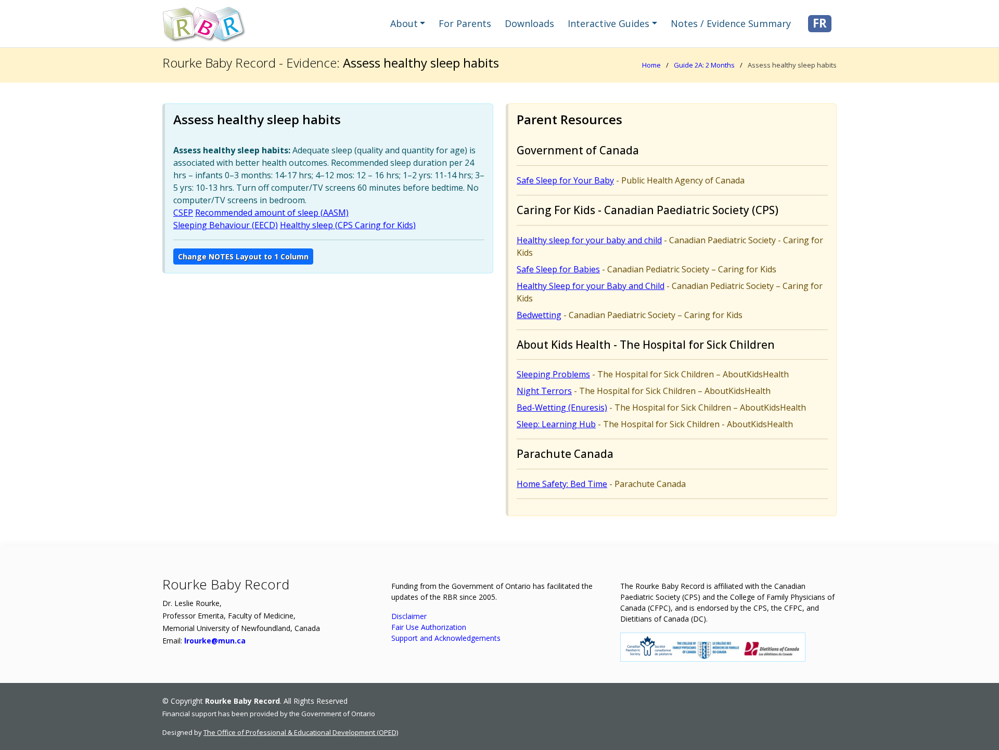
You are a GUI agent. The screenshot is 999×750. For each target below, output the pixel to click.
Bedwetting (539, 315)
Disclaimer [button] (409, 616)
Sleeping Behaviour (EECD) (225, 225)
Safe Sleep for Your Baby (565, 180)
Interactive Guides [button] (608, 23)
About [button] (404, 23)
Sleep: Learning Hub (556, 424)
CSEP (183, 212)
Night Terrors (544, 391)
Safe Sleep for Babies (558, 269)
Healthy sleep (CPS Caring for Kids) (348, 225)
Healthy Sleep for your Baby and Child (590, 286)
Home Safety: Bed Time (562, 484)
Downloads (529, 23)
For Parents (465, 23)
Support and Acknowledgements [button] (446, 638)
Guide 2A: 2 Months (704, 65)
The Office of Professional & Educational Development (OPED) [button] (300, 732)
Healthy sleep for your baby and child (589, 240)
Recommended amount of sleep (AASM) (272, 212)
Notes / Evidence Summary (731, 23)
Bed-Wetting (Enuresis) (562, 407)
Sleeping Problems (553, 374)
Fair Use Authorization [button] (428, 627)
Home (651, 65)
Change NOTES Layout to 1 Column (243, 256)
